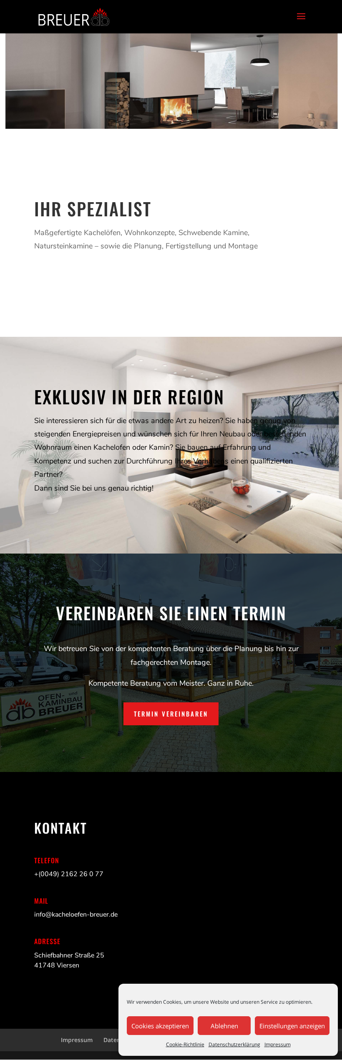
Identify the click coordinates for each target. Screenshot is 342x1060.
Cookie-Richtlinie (185, 1044)
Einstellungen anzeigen (292, 1026)
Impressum (277, 1044)
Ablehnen (224, 1026)
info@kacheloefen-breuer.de (76, 914)
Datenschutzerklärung (234, 1044)
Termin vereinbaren (171, 713)
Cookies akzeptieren (160, 1026)
